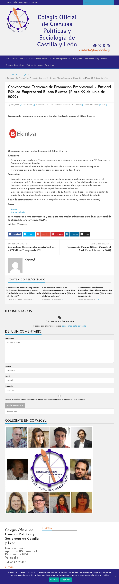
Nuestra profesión (61, 59)
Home (7, 75)
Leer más (66, 580)
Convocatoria (18, 212)
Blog (97, 59)
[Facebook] (95, 46)
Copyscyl (27, 105)
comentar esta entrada (74, 326)
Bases (14, 209)
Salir (15, 2)
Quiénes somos (19, 59)
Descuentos (88, 59)
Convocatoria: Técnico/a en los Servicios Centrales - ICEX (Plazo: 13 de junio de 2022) (31, 249)
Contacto (33, 2)
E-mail (8, 376)
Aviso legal (23, 2)
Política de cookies (34, 65)
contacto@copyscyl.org (94, 50)
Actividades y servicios (39, 59)
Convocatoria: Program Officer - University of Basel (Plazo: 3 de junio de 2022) (89, 249)
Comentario (10, 338)
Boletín (104, 59)
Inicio (8, 59)
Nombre (9, 366)
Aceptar (53, 580)
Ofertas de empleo (14, 65)
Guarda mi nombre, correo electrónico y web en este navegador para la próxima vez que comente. (45, 399)
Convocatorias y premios (39, 75)
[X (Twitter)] (99, 46)
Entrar (9, 2)
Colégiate (77, 59)
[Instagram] (108, 46)
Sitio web (8, 386)
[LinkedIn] (104, 46)
